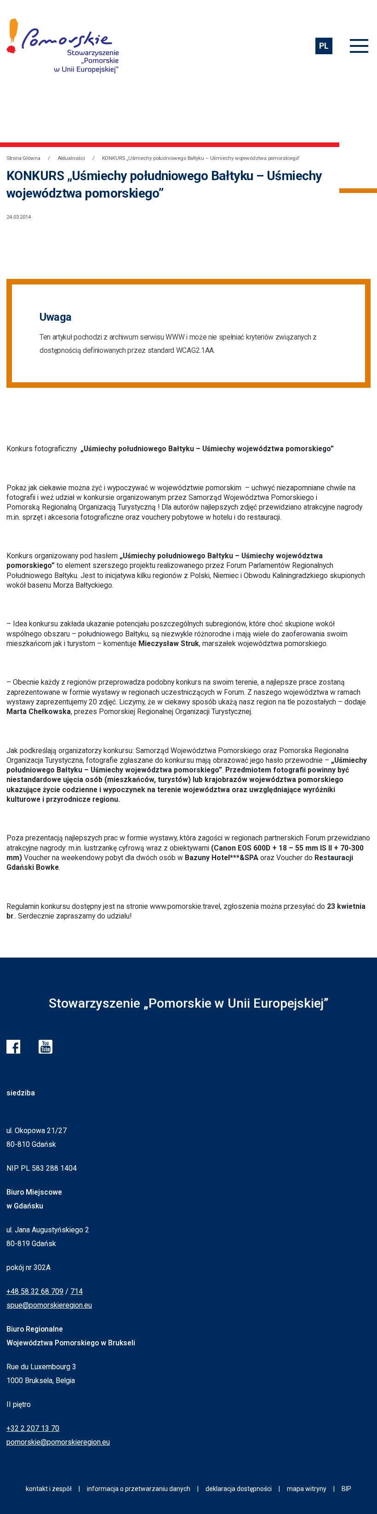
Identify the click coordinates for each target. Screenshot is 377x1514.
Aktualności (71, 158)
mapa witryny (306, 1488)
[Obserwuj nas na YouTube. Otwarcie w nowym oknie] (45, 1047)
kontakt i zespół (49, 1488)
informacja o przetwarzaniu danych (138, 1488)
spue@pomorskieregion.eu (49, 1305)
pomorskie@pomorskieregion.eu (58, 1442)
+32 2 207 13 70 (32, 1428)
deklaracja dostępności (239, 1488)
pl (323, 46)
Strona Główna (23, 158)
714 (76, 1291)
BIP (346, 1488)
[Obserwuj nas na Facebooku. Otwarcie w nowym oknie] (13, 1047)
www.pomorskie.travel (185, 906)
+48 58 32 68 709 (34, 1291)
